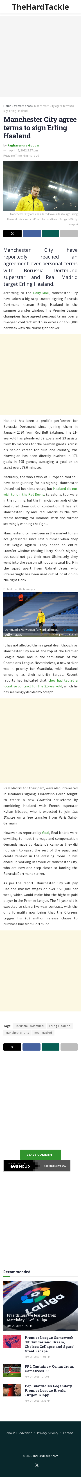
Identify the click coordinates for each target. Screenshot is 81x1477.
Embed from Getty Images (19, 589)
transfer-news (23, 106)
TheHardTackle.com (45, 1456)
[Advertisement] (40, 56)
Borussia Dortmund (29, 1026)
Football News (52, 1165)
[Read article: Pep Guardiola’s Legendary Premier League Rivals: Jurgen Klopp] (12, 1390)
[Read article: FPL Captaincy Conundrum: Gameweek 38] (12, 1370)
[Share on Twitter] (12, 233)
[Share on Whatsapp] (50, 233)
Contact (68, 1433)
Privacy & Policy (47, 1433)
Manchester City (17, 1033)
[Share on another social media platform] (69, 233)
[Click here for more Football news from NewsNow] (22, 1165)
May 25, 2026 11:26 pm (19, 1326)
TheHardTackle (40, 7)
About (11, 1433)
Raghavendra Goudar (23, 145)
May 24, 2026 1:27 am (37, 1376)
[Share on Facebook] (32, 233)
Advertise (25, 1433)
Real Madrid (43, 1033)
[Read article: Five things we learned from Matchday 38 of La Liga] (40, 1307)
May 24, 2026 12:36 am (37, 1400)
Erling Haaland (60, 1026)
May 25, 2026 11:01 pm (37, 1356)
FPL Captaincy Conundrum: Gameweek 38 (49, 1368)
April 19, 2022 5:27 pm (23, 150)
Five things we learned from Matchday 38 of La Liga (31, 1317)
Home (7, 106)
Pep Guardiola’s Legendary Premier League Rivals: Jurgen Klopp (48, 1390)
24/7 (63, 1165)
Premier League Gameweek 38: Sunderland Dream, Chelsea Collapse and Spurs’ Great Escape (49, 1344)
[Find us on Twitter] (37, 1465)
